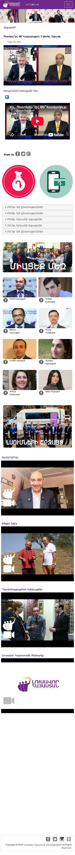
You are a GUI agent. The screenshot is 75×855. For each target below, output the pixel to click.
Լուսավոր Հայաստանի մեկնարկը (23, 655)
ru (38, 4)
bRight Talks (9, 523)
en (32, 4)
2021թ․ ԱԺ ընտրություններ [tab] (25, 207)
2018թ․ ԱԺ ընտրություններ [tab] (25, 213)
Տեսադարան (10, 457)
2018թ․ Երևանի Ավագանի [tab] (24, 219)
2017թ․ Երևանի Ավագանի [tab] (24, 225)
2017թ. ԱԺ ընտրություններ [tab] (25, 231)
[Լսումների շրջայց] (37, 426)
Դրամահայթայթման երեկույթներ (22, 589)
